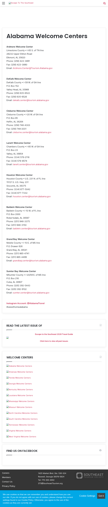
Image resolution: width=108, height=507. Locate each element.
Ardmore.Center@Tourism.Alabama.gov (32, 68)
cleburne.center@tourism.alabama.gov (32, 132)
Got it (101, 496)
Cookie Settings (87, 496)
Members (6, 477)
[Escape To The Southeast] (21, 3)
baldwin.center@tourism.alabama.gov (31, 228)
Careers (5, 473)
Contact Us (7, 482)
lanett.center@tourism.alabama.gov (30, 164)
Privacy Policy (8, 486)
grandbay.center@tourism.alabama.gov (32, 260)
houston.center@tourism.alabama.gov (32, 196)
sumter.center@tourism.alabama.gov (31, 292)
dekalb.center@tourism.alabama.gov (31, 100)
